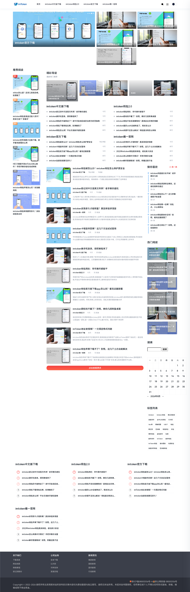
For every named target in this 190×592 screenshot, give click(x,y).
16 (183, 376)
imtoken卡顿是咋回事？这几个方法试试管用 (94, 228)
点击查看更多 (95, 368)
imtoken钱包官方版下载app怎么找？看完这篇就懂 (98, 289)
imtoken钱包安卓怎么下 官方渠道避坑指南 (155, 44)
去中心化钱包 (161, 420)
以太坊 (170, 420)
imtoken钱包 (161, 415)
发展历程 (54, 572)
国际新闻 (92, 564)
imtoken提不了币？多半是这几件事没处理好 (156, 26)
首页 (38, 4)
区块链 (158, 429)
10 (150, 376)
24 (150, 387)
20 (167, 381)
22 (178, 381)
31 (150, 392)
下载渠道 (16, 560)
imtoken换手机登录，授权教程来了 (90, 248)
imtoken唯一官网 (110, 4)
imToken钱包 (153, 443)
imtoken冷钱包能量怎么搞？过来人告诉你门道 (116, 44)
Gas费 (151, 424)
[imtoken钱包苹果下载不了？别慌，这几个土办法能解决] (59, 356)
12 (161, 376)
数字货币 (151, 439)
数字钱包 (168, 439)
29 (178, 387)
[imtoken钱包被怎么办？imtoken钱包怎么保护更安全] (59, 175)
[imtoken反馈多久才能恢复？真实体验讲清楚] (59, 215)
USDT (166, 424)
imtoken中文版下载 (53, 4)
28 (172, 387)
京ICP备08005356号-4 (142, 581)
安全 (172, 429)
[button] (88, 13)
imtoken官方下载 (91, 4)
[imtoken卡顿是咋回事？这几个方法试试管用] (59, 235)
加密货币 (151, 420)
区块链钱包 (163, 448)
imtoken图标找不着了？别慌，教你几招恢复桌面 (97, 309)
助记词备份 (171, 415)
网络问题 (158, 424)
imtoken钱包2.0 (72, 4)
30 (183, 387)
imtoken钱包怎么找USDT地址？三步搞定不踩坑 (116, 26)
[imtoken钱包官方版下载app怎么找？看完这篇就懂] (59, 295)
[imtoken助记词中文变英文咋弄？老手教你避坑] (59, 195)
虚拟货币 (160, 434)
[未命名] (140, 88)
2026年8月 (155, 396)
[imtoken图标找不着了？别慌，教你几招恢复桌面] (59, 315)
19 (161, 381)
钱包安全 (165, 429)
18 (156, 381)
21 (172, 381)
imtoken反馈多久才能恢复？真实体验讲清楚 (94, 208)
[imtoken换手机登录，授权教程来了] (59, 255)
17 (150, 381)
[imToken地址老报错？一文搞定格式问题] (59, 336)
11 (156, 376)
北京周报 (48, 584)
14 (172, 376)
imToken (160, 439)
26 (161, 387)
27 (167, 387)
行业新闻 (92, 572)
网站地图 (16, 564)
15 (178, 376)
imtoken (151, 415)
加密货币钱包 (153, 448)
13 (167, 376)
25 (156, 387)
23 (183, 381)
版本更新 (163, 443)
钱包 (172, 424)
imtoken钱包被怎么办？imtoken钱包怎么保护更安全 (99, 168)
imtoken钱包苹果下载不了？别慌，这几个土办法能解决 (100, 349)
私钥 (167, 434)
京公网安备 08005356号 (166, 581)
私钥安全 (171, 443)
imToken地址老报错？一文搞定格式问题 (92, 329)
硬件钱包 (151, 434)
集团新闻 (92, 560)
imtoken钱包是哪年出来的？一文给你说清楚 (116, 62)
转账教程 (16, 568)
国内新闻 (92, 568)
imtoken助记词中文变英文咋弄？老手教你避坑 (96, 188)
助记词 (151, 429)
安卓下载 (54, 560)
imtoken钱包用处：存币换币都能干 (90, 268)
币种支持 (54, 568)
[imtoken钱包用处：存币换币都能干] (59, 275)
